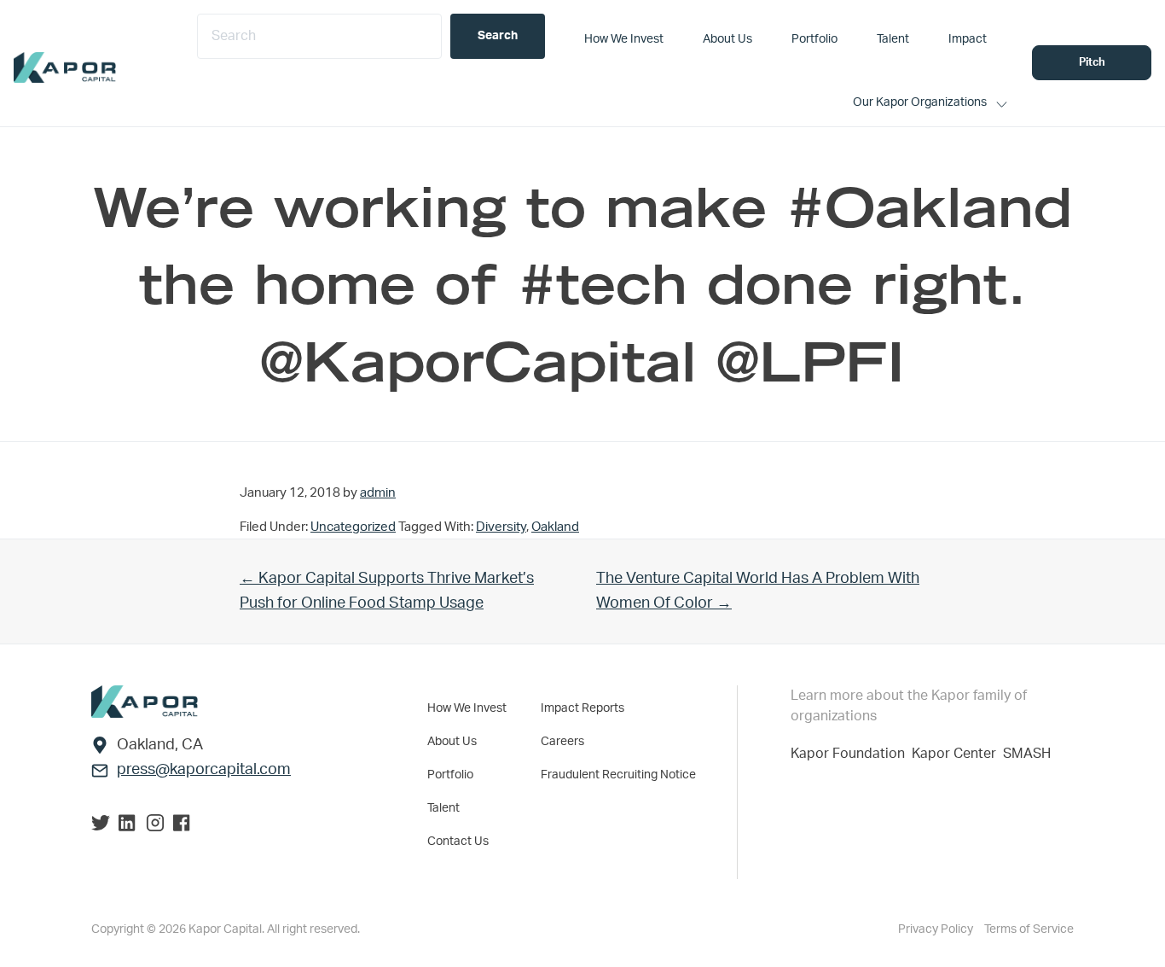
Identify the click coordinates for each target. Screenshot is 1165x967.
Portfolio (450, 775)
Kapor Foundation (851, 753)
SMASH (1027, 753)
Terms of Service (1029, 929)
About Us (452, 742)
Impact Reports (582, 708)
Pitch (1092, 62)
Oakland (555, 527)
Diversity (501, 527)
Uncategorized (353, 527)
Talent (443, 808)
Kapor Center (957, 753)
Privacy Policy (937, 929)
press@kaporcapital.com (204, 770)
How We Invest (467, 708)
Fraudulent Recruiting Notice (618, 775)
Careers (562, 742)
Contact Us (458, 842)
